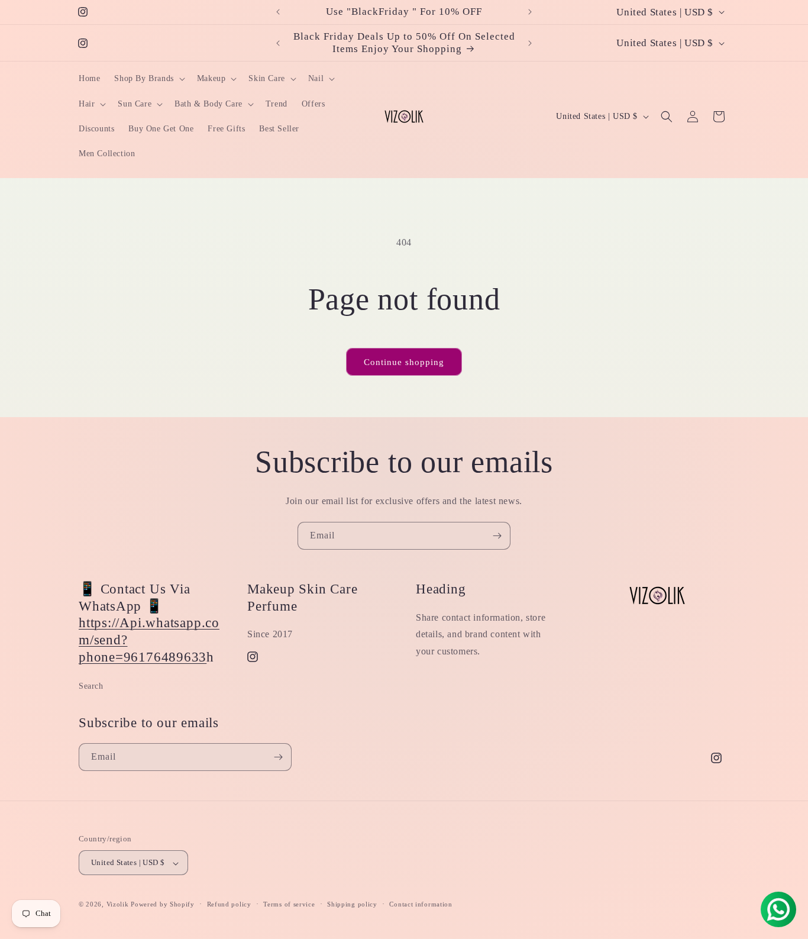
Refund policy (229, 904)
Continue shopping (404, 362)
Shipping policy (352, 904)
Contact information (420, 904)
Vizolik (117, 904)
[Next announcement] (530, 12)
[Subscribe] (497, 536)
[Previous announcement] (278, 12)
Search (91, 686)
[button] (148, 78)
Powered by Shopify (163, 904)
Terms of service (289, 904)
